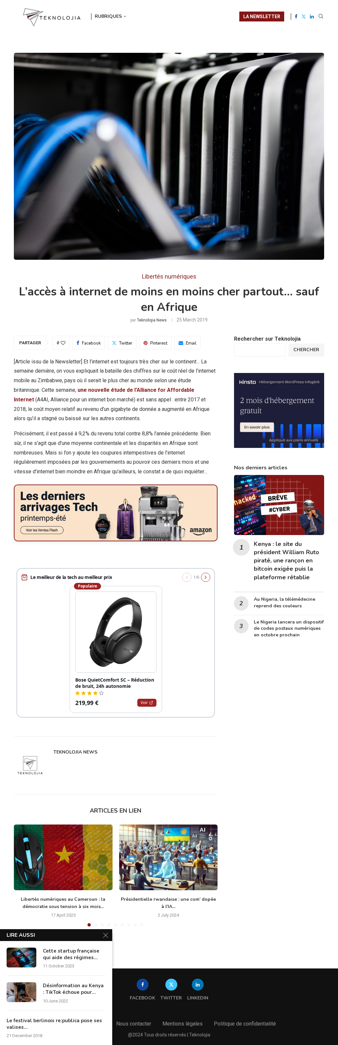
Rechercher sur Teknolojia (267, 339)
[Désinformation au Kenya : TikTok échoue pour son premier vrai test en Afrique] (21, 992)
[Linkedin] (312, 16)
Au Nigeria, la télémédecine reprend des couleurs (284, 602)
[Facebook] (296, 16)
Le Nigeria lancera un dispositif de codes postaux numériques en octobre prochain (289, 628)
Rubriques (108, 16)
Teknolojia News (152, 320)
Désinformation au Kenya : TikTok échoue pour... (73, 988)
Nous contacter (133, 1024)
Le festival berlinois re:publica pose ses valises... (54, 1023)
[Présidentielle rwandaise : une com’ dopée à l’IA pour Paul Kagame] (168, 857)
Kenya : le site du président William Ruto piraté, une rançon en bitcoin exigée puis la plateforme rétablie (286, 560)
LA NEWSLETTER (261, 16)
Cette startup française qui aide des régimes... (71, 954)
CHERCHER (306, 350)
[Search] (321, 16)
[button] (22, 875)
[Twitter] (303, 16)
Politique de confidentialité (245, 1024)
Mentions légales (182, 1024)
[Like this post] (63, 343)
